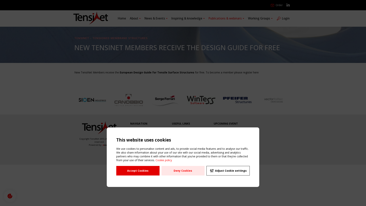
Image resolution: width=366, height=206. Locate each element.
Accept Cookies (137, 170)
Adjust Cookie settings (231, 170)
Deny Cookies (183, 170)
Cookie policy (164, 160)
